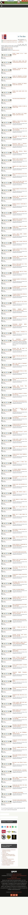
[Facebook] (22, 1)
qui (4, 809)
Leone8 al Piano (5, 853)
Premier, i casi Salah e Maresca (18, 589)
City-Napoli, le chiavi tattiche (18, 792)
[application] (6, 55)
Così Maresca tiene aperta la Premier (19, 619)
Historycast (4, 856)
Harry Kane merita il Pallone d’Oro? (19, 98)
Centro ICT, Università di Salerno (8, 859)
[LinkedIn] (27, 1)
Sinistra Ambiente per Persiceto (7, 863)
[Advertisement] (14, 19)
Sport (25, 39)
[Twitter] (25, 1)
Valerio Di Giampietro (17, 874)
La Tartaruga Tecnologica (6, 860)
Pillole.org (4, 852)
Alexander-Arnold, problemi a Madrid (19, 800)
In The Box (22, 37)
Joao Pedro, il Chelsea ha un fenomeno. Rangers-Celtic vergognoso (20, 409)
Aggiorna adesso (16, 50)
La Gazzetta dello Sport (8, 47)
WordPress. (19, 892)
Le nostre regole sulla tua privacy (14, 878)
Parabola (14, 892)
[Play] (2, 55)
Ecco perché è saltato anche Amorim (19, 551)
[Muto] (10, 55)
